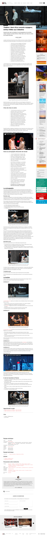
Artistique (9, 464)
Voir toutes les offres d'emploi (41, 61)
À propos (7, 533)
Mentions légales (23, 533)
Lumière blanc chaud (7, 329)
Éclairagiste (13, 471)
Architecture (14, 465)
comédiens (24, 342)
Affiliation (20, 533)
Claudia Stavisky (10, 441)
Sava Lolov (13, 443)
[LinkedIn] (21, 487)
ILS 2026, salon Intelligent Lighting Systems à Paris (41, 153)
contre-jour (7, 305)
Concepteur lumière (28, 470)
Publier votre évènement (41, 166)
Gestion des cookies (27, 533)
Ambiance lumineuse (20, 465)
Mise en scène (27, 464)
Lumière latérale (18, 467)
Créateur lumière (15, 470)
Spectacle (9, 472)
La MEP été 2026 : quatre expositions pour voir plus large (42, 148)
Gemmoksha (38, 173)
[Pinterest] (15, 487)
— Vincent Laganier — (18, 37)
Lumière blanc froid (25, 467)
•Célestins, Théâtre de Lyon (8, 458)
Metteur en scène (21, 470)
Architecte (9, 471)
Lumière (31, 464)
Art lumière (17, 464)
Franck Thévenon (10, 446)
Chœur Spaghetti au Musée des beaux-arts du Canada (42, 161)
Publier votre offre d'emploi (41, 63)
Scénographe (10, 470)
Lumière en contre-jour (11, 467)
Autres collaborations (40, 191)
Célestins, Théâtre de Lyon (12, 466)
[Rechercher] (44, 3)
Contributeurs (9, 533)
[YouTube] (19, 487)
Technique (13, 464)
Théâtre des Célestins (12, 454)
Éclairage (10, 465)
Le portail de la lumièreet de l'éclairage (10, 3)
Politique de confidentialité (16, 533)
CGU (12, 533)
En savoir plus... (41, 97)
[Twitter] (18, 487)
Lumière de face (30, 467)
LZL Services (19, 481)
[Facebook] (16, 487)
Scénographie (22, 464)
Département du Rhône (20, 454)
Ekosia (38, 171)
